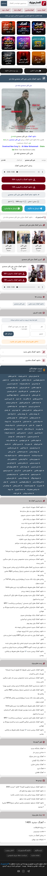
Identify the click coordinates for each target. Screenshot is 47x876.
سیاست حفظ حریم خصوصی (17, 855)
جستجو (4, 3)
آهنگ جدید (41, 10)
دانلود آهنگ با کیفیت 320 (22, 179)
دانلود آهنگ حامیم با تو (35, 531)
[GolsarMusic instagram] (23, 871)
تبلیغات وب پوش (38, 839)
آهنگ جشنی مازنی (37, 764)
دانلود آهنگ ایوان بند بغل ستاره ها (32, 511)
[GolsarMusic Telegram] (28, 871)
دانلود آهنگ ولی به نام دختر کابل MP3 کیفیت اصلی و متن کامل (23, 637)
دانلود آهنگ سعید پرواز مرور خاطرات (31, 539)
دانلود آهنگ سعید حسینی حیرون (32, 515)
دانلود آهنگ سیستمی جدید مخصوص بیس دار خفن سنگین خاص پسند (23, 561)
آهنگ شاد (17, 10)
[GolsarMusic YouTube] (18, 871)
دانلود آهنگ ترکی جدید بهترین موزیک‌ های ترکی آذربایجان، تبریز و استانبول (24, 597)
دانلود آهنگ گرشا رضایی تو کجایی (32, 619)
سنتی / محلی (32, 202)
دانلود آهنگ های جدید (31, 352)
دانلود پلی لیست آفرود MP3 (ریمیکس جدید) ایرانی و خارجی (23, 647)
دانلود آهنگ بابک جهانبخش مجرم (32, 615)
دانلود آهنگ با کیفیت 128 (22, 187)
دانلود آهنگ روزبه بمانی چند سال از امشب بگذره (27, 795)
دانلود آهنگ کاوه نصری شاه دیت (32, 523)
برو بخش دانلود (10, 71)
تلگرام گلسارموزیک (24, 850)
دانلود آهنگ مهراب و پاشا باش (33, 519)
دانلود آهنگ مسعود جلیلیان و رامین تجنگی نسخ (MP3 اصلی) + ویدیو (23, 805)
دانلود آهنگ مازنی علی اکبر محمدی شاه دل (25, 79)
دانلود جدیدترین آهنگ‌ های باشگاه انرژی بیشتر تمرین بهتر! (23, 567)
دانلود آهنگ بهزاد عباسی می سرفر (32, 527)
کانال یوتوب (9, 850)
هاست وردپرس (38, 831)
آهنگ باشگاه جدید (37, 748)
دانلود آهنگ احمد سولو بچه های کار (31, 791)
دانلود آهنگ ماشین (33, 360)
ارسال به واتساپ (10, 208)
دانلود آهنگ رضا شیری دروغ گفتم (32, 547)
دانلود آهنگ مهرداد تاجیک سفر (33, 507)
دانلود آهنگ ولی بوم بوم (35, 623)
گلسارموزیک (37, 3)
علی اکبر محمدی (19, 304)
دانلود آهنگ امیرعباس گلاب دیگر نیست (30, 535)
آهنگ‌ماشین (29, 10)
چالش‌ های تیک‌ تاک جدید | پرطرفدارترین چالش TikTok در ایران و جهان (23, 581)
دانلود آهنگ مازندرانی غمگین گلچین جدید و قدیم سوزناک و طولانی (23, 609)
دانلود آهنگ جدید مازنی (36, 304)
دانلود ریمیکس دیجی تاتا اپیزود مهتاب (30, 631)
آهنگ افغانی (39, 772)
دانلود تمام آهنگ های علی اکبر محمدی (22, 195)
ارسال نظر (8, 334)
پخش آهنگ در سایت (36, 835)
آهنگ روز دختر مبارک (36, 756)
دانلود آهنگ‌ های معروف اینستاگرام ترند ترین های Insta (25, 587)
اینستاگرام (38, 850)
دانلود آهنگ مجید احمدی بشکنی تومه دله (29, 627)
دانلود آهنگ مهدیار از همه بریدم (32, 591)
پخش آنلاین (34, 71)
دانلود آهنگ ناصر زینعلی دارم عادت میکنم (29, 543)
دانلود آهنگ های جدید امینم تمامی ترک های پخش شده (24, 643)
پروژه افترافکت (39, 827)
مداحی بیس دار (38, 752)
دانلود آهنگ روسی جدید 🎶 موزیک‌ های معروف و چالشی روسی (24, 653)
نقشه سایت (35, 855)
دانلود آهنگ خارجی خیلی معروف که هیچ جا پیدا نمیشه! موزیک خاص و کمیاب (25, 553)
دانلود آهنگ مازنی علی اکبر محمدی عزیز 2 (14, 267)
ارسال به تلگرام (33, 208)
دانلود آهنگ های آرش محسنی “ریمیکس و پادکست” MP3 (24, 603)
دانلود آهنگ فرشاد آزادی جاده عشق (32, 799)
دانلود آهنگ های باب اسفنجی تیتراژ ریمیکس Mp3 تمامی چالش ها (24, 573)
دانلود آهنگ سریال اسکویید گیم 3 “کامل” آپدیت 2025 (25, 787)
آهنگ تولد (5, 10)
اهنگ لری (40, 768)
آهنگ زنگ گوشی (38, 760)
